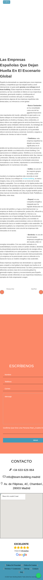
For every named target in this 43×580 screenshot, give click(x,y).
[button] (21, 549)
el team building (28, 178)
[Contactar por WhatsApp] (38, 575)
